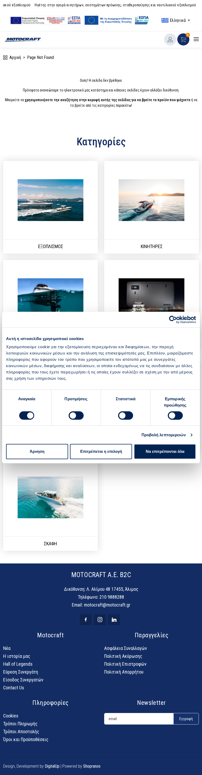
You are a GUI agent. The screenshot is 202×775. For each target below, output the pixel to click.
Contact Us (13, 687)
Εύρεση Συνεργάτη (20, 672)
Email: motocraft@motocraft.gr (101, 605)
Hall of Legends (18, 664)
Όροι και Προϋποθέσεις (25, 739)
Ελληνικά (178, 20)
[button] (183, 39)
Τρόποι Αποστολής (21, 731)
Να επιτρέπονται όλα (165, 451)
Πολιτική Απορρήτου (123, 672)
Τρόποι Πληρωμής (20, 723)
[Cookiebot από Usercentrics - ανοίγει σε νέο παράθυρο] (173, 320)
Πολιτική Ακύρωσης (123, 656)
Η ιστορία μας (16, 656)
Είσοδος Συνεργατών (23, 679)
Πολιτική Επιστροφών (125, 664)
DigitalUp (52, 766)
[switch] (76, 415)
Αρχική (15, 57)
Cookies (10, 715)
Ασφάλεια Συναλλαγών (125, 648)
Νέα (7, 648)
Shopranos (91, 766)
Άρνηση (37, 451)
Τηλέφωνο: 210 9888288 (101, 597)
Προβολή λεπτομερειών (164, 435)
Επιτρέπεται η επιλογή (101, 451)
